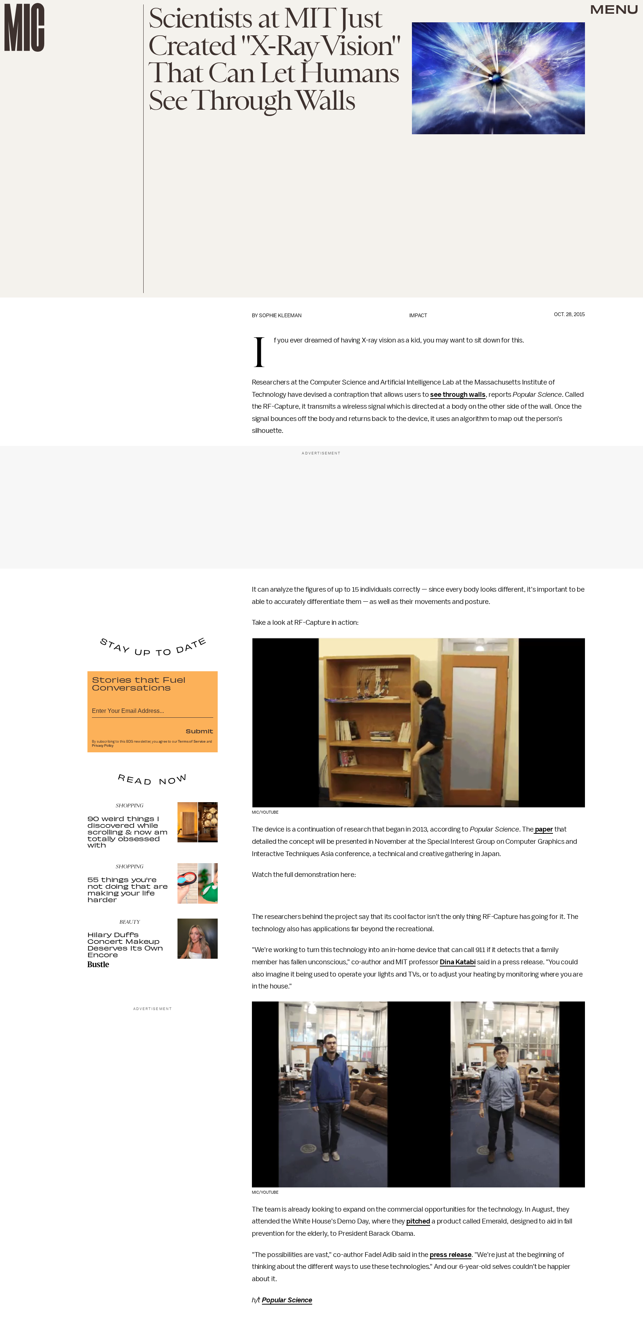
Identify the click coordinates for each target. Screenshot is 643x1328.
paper (543, 829)
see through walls (457, 394)
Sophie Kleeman (280, 315)
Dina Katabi (458, 962)
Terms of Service (191, 741)
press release (450, 1254)
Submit (199, 730)
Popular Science (287, 1300)
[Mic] (24, 27)
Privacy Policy (102, 745)
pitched (418, 1221)
